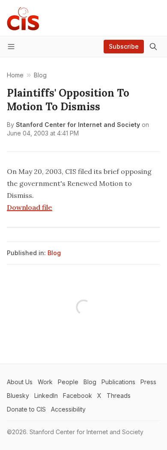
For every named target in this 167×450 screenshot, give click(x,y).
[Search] (153, 46)
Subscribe (124, 46)
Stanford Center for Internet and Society (78, 124)
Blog (54, 252)
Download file (29, 207)
